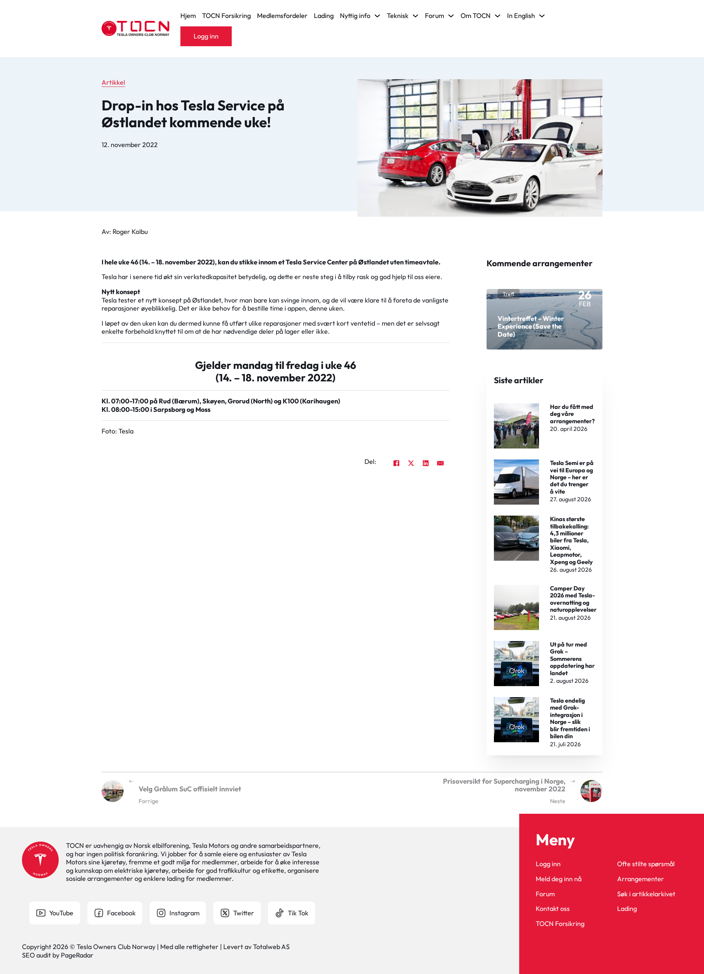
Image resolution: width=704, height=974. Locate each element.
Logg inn (206, 36)
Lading (324, 16)
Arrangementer (640, 879)
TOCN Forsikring (226, 16)
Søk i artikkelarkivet (646, 894)
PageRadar (77, 955)
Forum (545, 894)
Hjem (188, 16)
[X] (411, 463)
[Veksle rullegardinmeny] (377, 15)
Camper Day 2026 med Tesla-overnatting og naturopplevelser (573, 599)
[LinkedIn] (425, 463)
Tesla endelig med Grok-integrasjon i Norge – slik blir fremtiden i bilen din (570, 718)
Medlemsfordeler (282, 16)
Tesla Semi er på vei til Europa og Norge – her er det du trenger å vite (572, 477)
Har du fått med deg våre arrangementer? (572, 414)
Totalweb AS (271, 946)
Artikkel (113, 82)
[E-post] (440, 463)
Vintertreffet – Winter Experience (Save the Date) (531, 326)
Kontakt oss (553, 909)
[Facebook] (396, 463)
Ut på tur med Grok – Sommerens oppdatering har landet (572, 659)
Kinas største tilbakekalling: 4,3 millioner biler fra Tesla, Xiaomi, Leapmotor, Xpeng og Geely (571, 540)
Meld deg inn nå (559, 879)
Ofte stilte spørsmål (646, 864)
